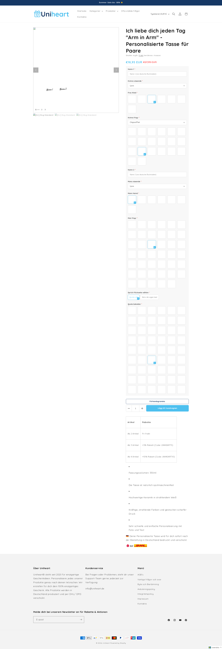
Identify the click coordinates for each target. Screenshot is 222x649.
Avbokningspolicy (146, 589)
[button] (96, 11)
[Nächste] (116, 70)
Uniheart (106, 643)
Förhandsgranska (157, 401)
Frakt (141, 55)
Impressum (143, 599)
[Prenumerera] (81, 619)
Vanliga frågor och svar (149, 579)
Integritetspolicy (146, 594)
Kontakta (142, 603)
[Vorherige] (35, 70)
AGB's (140, 574)
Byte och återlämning (148, 584)
